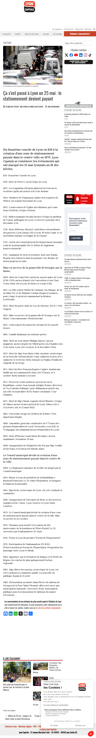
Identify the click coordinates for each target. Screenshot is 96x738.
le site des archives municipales (48, 607)
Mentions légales (25, 726)
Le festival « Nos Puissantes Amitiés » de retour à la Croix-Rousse (77, 304)
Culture (46, 34)
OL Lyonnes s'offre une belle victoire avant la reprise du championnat (78, 123)
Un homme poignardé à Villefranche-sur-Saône (77, 115)
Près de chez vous (31, 34)
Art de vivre (57, 34)
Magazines (79, 29)
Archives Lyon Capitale (48, 729)
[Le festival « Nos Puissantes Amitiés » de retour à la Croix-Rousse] (40, 669)
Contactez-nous (11, 726)
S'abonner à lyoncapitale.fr (80, 33)
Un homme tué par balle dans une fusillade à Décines (78, 296)
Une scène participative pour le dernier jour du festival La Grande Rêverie (16, 687)
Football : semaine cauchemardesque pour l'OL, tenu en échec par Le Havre (78, 140)
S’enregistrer (69, 29)
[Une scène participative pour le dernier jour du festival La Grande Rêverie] (17, 681)
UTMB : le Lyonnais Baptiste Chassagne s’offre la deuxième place (77, 279)
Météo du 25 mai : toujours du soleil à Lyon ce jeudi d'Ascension (18, 717)
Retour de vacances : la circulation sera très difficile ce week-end (77, 321)
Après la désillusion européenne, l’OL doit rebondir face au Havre (77, 148)
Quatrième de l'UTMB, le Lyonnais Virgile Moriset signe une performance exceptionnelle (77, 269)
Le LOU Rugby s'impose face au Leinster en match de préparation (78, 312)
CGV (34, 726)
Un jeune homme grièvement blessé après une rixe (78, 260)
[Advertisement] (33, 128)
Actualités (6, 34)
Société (18, 34)
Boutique (88, 29)
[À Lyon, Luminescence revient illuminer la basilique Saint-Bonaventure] (40, 685)
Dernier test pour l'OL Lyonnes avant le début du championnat (76, 287)
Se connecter (57, 29)
